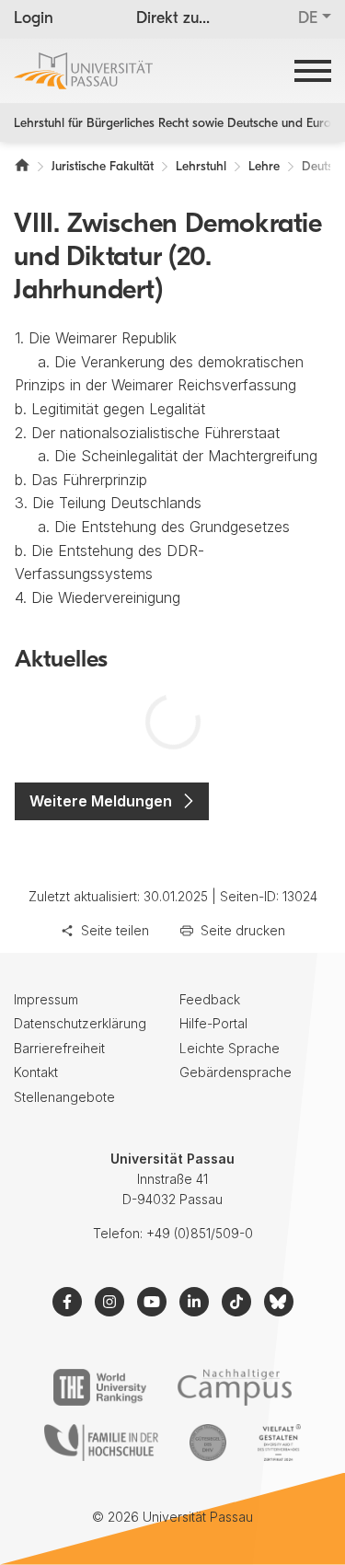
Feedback (209, 999)
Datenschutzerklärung (80, 1023)
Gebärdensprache (235, 1072)
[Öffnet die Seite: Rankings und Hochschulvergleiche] (99, 1387)
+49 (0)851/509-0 (199, 1233)
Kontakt (36, 1072)
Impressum (46, 999)
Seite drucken (243, 930)
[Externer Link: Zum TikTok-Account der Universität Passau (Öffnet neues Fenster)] (236, 1302)
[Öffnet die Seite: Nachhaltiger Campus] (235, 1387)
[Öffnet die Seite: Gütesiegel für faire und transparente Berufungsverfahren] (208, 1442)
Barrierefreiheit (59, 1048)
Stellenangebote (64, 1097)
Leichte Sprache (229, 1048)
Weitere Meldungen (100, 801)
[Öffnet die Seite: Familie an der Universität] (101, 1442)
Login (33, 19)
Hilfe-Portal (213, 1023)
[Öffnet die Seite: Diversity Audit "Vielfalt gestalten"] (279, 1442)
